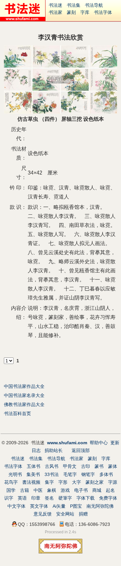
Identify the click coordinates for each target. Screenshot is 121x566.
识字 (8, 498)
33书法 (52, 474)
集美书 (33, 474)
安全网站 (65, 513)
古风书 (51, 466)
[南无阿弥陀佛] (60, 551)
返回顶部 (81, 450)
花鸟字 (11, 482)
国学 (10, 490)
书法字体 (103, 12)
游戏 (65, 490)
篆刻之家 (95, 482)
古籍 (24, 490)
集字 (49, 482)
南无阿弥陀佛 (100, 506)
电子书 (81, 490)
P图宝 (76, 506)
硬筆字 (65, 498)
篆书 (99, 466)
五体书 (33, 466)
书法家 (55, 12)
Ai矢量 (59, 506)
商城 (96, 490)
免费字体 (108, 498)
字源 (112, 482)
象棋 (51, 490)
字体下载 (85, 498)
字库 (84, 12)
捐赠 (83, 513)
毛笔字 (70, 474)
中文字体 (16, 506)
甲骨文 (69, 466)
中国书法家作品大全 (24, 386)
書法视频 (31, 482)
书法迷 (55, 5)
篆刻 (71, 12)
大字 (76, 482)
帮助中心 (99, 442)
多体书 (106, 474)
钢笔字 (88, 474)
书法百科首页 (17, 413)
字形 (62, 482)
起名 (110, 490)
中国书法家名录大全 (24, 395)
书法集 (73, 5)
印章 (35, 498)
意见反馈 (43, 513)
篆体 (112, 466)
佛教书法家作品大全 (24, 404)
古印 (85, 466)
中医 (38, 490)
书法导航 (94, 5)
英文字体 (39, 506)
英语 (22, 498)
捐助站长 (54, 450)
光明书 (15, 474)
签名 (49, 498)
